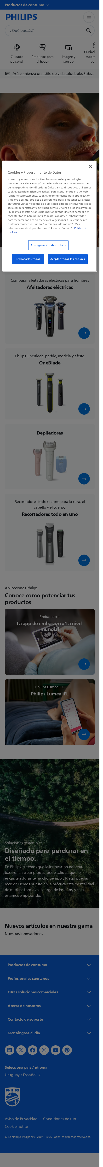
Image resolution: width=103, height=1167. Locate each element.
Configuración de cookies (48, 245)
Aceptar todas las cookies (67, 259)
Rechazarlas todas (28, 259)
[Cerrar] (90, 166)
